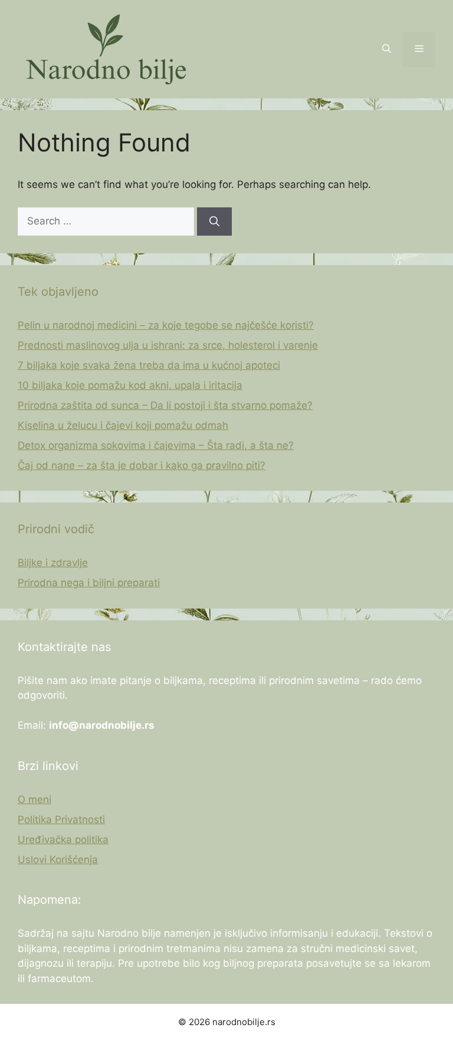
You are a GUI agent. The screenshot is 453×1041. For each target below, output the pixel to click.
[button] (386, 49)
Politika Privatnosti (61, 819)
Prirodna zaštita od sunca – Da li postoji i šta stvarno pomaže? (165, 405)
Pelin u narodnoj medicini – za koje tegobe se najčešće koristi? (166, 325)
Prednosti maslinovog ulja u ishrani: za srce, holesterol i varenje (168, 345)
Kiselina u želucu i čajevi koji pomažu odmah (123, 425)
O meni (34, 799)
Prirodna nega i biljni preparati (89, 583)
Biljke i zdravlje (53, 563)
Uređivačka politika (63, 839)
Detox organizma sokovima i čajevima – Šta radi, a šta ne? (156, 445)
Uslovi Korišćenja (58, 859)
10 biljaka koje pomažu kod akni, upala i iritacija (130, 385)
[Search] (214, 221)
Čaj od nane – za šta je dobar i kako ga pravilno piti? (141, 465)
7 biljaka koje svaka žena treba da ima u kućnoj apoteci (149, 365)
